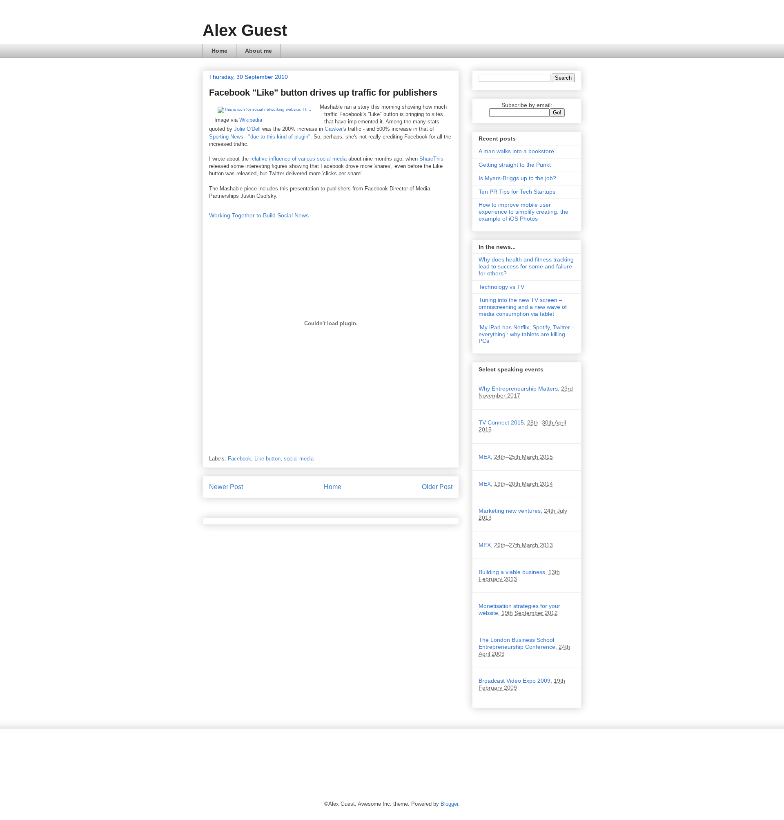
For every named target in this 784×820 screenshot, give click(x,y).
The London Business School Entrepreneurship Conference (517, 643)
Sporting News (226, 137)
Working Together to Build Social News (259, 215)
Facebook (239, 459)
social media (299, 459)
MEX (485, 457)
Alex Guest (245, 30)
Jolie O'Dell (247, 129)
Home (219, 50)
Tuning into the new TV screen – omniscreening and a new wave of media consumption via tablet (523, 307)
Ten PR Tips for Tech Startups (517, 191)
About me (258, 50)
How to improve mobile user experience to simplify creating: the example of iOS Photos (523, 211)
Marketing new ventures (510, 510)
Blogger (449, 804)
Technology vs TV (501, 287)
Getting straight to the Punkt (515, 164)
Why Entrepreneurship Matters (518, 388)
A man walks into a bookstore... (519, 151)
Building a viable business (512, 572)
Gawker (334, 129)
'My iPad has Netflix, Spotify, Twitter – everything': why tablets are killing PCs (527, 334)
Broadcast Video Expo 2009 (514, 680)
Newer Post (226, 486)
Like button (267, 459)
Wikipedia (250, 120)
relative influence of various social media (298, 159)
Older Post (437, 486)
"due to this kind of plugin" (279, 137)
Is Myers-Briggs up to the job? (517, 178)
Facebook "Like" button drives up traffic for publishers (323, 92)
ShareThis (431, 159)
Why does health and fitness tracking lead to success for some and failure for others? (526, 266)
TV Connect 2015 (501, 422)
